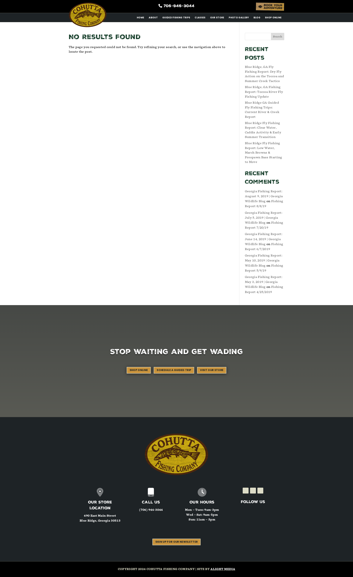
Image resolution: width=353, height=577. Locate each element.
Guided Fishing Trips (176, 17)
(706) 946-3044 (151, 510)
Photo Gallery (239, 17)
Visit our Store (211, 370)
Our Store (217, 17)
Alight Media (222, 569)
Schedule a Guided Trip (174, 370)
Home (140, 17)
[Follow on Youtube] (260, 491)
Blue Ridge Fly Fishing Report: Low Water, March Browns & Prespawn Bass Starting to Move (263, 152)
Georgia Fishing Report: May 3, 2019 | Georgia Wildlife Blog (263, 282)
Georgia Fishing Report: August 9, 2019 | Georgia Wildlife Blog (264, 196)
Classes (200, 17)
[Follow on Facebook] (246, 491)
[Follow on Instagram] (253, 491)
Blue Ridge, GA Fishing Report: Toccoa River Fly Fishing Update (264, 91)
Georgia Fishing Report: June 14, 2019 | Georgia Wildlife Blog (263, 239)
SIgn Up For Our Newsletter (176, 542)
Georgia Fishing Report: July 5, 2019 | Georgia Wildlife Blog (263, 218)
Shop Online (273, 17)
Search (277, 36)
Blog (257, 17)
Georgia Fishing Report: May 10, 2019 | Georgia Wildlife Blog (263, 260)
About (153, 17)
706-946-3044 (179, 6)
